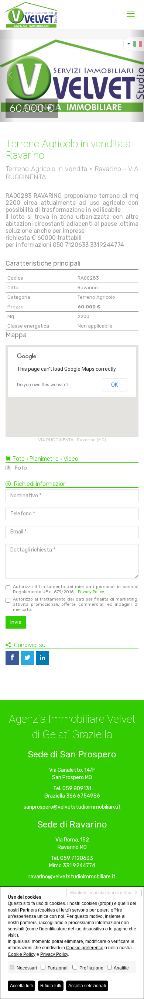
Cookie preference (84, 947)
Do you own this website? (42, 384)
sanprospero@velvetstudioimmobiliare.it (72, 807)
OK (114, 385)
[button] (7, 76)
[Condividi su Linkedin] (42, 658)
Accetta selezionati (87, 985)
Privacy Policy (91, 592)
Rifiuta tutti (50, 985)
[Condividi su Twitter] (27, 658)
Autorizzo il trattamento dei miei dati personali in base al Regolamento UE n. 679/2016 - (75, 589)
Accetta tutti (21, 985)
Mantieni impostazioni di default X (104, 892)
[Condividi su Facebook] (12, 658)
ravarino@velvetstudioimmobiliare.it (72, 877)
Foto (20, 467)
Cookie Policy (21, 954)
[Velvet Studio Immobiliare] (31, 15)
